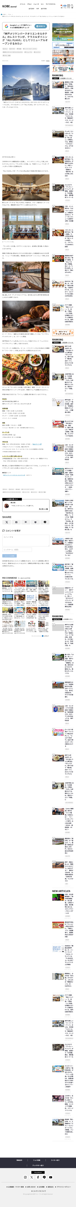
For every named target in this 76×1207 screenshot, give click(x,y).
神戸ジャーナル (37, 1194)
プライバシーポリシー (64, 1187)
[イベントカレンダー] (63, 49)
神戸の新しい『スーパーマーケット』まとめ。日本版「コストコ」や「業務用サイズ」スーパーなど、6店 (69, 115)
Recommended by (37, 636)
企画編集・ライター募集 (16, 1187)
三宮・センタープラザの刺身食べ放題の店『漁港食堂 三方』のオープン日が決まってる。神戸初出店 (69, 452)
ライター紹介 (55, 1160)
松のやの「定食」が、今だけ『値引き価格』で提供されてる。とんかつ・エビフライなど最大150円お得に (69, 288)
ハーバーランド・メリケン (30, 49)
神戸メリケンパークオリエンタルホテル (13, 52)
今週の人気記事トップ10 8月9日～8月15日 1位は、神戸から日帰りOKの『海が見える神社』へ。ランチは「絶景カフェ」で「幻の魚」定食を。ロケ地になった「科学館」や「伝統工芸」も (69, 514)
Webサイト (36, 444)
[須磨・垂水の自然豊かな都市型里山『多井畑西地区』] (63, 41)
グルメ (29, 4)
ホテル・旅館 (7, 55)
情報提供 (19, 1160)
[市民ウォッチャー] (63, 64)
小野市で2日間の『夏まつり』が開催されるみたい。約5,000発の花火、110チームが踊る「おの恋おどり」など (69, 547)
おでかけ (31, 9)
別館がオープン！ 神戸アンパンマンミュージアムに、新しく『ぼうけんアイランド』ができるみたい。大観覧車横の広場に (69, 597)
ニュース (36, 4)
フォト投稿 (36, 1160)
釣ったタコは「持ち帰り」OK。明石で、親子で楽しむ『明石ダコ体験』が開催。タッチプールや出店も (69, 428)
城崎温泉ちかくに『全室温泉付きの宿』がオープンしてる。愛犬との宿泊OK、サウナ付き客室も (69, 689)
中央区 (19, 49)
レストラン (37, 52)
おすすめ (44, 9)
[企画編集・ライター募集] (63, 56)
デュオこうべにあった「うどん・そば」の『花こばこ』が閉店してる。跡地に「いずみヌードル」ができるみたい (69, 139)
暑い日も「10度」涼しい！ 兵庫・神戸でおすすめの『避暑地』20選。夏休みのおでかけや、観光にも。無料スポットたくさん (70, 663)
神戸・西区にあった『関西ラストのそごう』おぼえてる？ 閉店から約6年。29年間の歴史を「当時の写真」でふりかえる (69, 871)
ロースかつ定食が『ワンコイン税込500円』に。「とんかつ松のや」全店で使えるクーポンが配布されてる (69, 737)
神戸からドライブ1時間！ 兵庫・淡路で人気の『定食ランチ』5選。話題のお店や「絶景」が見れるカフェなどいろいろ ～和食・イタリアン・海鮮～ (69, 479)
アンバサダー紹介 (38, 1165)
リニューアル (29, 52)
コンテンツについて (39, 1191)
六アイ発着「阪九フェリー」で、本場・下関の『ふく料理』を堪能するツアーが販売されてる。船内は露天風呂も (69, 313)
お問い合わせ (31, 1187)
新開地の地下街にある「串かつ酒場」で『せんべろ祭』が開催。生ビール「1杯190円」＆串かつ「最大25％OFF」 (69, 264)
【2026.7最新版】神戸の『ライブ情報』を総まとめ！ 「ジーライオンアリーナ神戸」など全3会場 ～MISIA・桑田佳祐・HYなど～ (69, 819)
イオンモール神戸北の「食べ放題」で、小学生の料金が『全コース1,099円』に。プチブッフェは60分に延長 (69, 238)
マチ (37, 9)
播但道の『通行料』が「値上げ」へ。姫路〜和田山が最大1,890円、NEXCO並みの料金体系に (69, 845)
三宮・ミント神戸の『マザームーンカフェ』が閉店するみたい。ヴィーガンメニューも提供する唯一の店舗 (69, 213)
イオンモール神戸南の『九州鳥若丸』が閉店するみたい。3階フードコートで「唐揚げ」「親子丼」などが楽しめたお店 (69, 166)
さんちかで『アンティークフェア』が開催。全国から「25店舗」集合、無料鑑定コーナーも (69, 191)
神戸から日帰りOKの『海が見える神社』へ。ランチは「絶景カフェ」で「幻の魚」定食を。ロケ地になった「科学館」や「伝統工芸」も (69, 635)
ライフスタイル (50, 4)
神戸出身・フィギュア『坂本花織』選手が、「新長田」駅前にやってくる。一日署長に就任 (69, 406)
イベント (22, 4)
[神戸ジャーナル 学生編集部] (63, 72)
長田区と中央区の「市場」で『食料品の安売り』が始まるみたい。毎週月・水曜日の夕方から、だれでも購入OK (69, 90)
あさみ (47, 60)
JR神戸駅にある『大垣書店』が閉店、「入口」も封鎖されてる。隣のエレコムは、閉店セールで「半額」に (69, 382)
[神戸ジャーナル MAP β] (63, 336)
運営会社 (50, 1187)
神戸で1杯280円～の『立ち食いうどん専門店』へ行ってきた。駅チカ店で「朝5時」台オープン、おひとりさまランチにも (69, 355)
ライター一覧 (43, 509)
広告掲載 (41, 1187)
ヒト (42, 4)
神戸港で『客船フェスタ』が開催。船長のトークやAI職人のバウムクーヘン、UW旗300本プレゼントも (69, 571)
